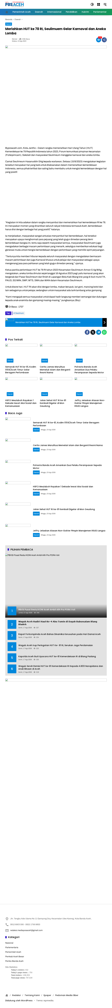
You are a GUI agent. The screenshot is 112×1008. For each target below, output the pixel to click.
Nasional (9, 943)
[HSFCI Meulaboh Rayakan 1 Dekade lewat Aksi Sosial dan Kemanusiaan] (21, 387)
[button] (92, 4)
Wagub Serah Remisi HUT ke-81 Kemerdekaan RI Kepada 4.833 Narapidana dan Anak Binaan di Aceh (60, 667)
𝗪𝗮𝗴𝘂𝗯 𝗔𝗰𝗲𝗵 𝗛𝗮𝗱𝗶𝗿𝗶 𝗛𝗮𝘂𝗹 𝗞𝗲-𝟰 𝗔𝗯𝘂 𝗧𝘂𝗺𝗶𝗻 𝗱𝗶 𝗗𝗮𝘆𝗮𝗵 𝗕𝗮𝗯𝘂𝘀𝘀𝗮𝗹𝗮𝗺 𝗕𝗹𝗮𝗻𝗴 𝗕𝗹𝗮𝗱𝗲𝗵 (57, 623)
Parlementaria (11, 947)
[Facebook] (87, 332)
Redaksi (16, 995)
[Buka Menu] (98, 4)
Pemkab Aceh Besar (14, 956)
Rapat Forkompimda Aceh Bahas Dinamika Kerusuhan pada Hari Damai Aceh (59, 634)
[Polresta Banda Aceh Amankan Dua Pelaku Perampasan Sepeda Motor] (91, 354)
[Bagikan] (104, 39)
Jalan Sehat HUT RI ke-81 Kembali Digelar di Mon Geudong (53, 403)
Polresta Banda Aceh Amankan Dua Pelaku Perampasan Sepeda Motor (89, 369)
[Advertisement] (56, 197)
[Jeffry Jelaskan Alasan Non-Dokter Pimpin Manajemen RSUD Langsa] (91, 387)
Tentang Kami (32, 995)
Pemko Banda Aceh (14, 961)
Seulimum (19, 313)
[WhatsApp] (104, 332)
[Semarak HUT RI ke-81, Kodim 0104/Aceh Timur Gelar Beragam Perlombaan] (21, 354)
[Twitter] (92, 332)
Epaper (47, 995)
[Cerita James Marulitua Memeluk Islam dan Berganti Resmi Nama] (56, 354)
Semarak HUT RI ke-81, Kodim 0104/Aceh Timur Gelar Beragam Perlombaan (20, 369)
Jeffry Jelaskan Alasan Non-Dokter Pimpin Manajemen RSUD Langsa (90, 403)
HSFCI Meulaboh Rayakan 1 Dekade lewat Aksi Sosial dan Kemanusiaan (20, 403)
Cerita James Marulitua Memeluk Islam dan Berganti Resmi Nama (55, 369)
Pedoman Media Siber (66, 995)
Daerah (8, 24)
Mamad (14, 39)
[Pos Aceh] (14, 4)
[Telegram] (98, 332)
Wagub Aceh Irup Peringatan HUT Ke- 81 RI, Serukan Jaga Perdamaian (55, 645)
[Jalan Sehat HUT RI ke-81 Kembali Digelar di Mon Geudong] (56, 387)
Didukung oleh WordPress (19, 1000)
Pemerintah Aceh (13, 952)
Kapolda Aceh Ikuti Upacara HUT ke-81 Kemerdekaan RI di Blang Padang (57, 656)
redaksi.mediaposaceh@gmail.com (26, 930)
